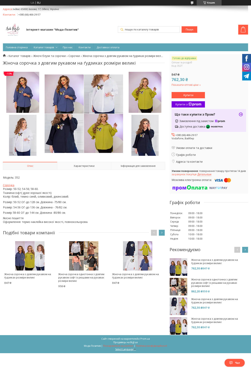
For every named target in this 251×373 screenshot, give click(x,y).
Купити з (181, 104)
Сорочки (74, 56)
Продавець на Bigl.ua (125, 342)
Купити (188, 95)
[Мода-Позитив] (13, 30)
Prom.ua (145, 338)
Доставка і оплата (108, 47)
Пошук (189, 29)
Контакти (85, 47)
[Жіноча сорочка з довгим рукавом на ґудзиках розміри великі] (30, 256)
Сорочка (8, 185)
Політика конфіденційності (151, 345)
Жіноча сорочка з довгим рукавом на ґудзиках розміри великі (27, 275)
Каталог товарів (44, 47)
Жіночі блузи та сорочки (49, 56)
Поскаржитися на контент (118, 345)
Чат (237, 362)
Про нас (68, 47)
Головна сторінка (17, 47)
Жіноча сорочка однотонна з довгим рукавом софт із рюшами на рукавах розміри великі (81, 277)
